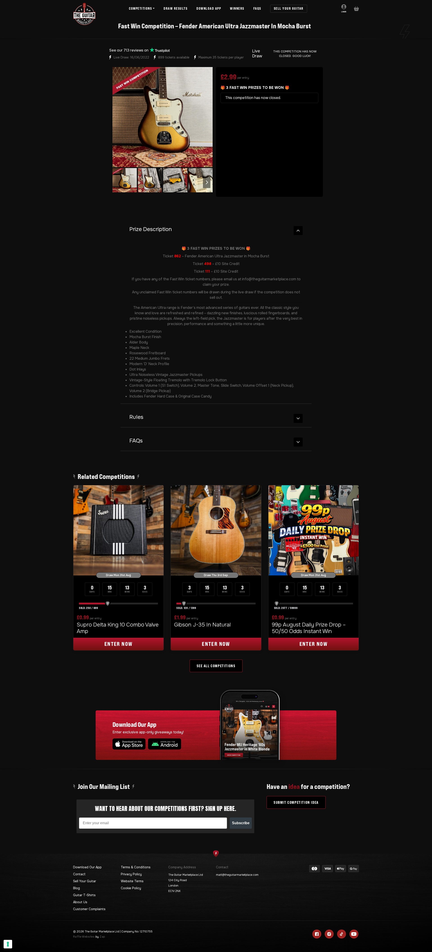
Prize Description (150, 229)
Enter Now (118, 644)
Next (206, 182)
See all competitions (216, 666)
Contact (79, 874)
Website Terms (132, 881)
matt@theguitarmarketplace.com (237, 875)
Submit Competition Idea (296, 802)
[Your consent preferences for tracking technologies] (8, 944)
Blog (76, 888)
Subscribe (241, 823)
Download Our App (87, 867)
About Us (80, 902)
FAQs (136, 441)
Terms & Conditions (136, 867)
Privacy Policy (131, 874)
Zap (102, 937)
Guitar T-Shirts (84, 895)
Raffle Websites (83, 937)
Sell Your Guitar (84, 881)
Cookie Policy (131, 888)
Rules (136, 417)
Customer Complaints (89, 909)
